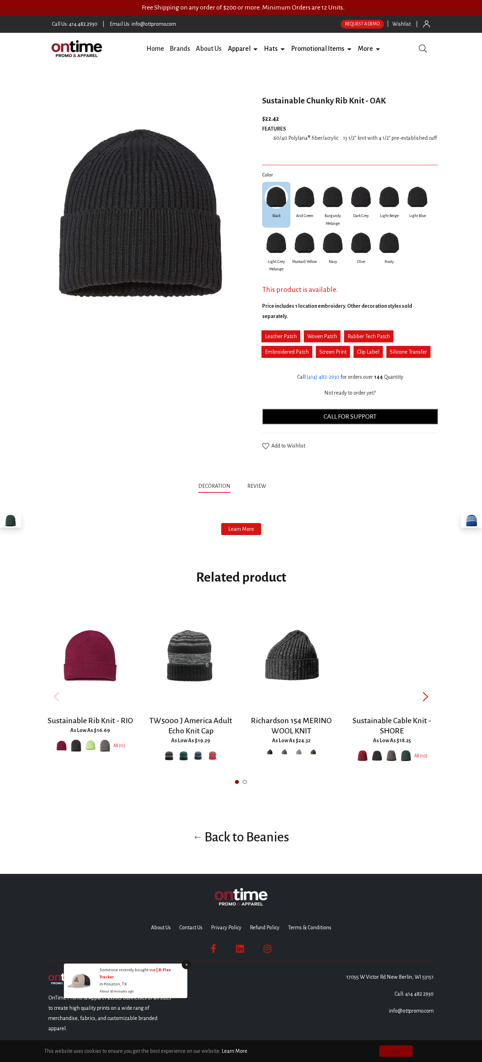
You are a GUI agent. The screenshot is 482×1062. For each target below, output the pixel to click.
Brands (180, 48)
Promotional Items (317, 48)
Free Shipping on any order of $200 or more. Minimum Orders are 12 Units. (243, 7)
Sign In (427, 24)
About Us (209, 48)
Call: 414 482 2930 (414, 994)
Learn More (241, 529)
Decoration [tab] (214, 486)
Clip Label (368, 352)
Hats (271, 48)
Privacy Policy (226, 927)
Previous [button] (56, 696)
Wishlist (401, 24)
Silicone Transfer (408, 352)
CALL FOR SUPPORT (350, 416)
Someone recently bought (124, 970)
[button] (255, 49)
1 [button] (237, 782)
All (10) (420, 756)
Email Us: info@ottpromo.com (143, 24)
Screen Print (333, 352)
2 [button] (245, 782)
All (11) (119, 745)
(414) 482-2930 (323, 377)
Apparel (239, 48)
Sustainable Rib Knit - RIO (90, 720)
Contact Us (191, 927)
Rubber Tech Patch (369, 336)
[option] (90, 696)
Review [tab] (257, 486)
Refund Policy (264, 927)
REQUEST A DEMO (362, 24)
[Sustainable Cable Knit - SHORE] (10, 521)
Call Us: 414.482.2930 (74, 24)
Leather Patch (281, 336)
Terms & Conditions (309, 927)
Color (267, 175)
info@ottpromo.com (411, 1011)
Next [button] (425, 696)
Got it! (396, 1051)
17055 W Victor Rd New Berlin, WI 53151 (390, 977)
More (365, 48)
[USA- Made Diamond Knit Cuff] (471, 521)
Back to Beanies (245, 837)
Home (155, 48)
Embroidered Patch (287, 352)
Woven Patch (322, 336)
